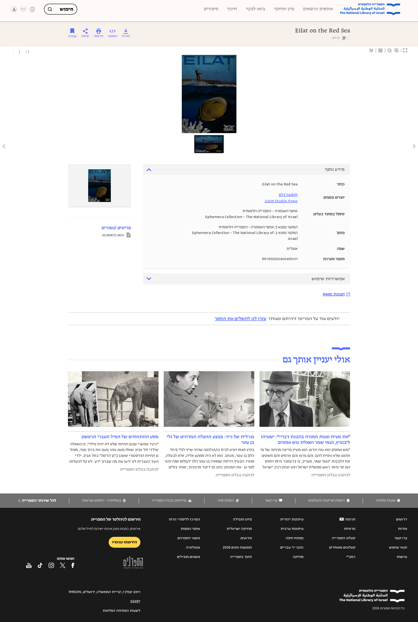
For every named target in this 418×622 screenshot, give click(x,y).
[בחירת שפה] (32, 9)
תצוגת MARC (334, 294)
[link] (388, 500)
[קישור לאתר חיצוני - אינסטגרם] (51, 565)
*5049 (135, 601)
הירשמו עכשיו (124, 542)
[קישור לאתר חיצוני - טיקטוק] (40, 565)
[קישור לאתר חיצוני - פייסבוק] (72, 565)
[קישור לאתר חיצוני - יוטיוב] (29, 565)
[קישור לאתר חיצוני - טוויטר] (63, 565)
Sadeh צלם (288, 194)
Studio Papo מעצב (281, 201)
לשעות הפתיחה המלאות (121, 610)
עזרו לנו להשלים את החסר (240, 318)
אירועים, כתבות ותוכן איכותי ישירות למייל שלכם (109, 528)
